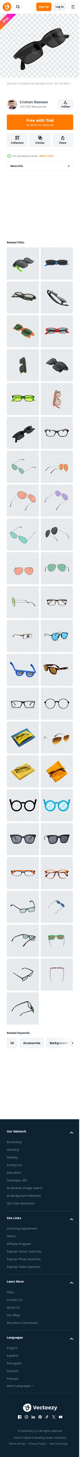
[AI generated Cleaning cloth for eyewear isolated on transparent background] (23, 1209)
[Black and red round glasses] (23, 1175)
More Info (16, 163)
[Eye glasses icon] (23, 1344)
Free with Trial (40, 122)
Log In (60, 7)
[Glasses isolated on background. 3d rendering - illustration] (23, 261)
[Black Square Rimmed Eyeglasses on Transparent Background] (23, 633)
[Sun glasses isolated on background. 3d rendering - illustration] (23, 667)
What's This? (46, 156)
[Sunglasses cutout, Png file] (23, 1412)
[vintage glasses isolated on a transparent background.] (23, 972)
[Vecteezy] (7, 7)
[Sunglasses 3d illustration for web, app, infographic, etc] (23, 1074)
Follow (65, 106)
